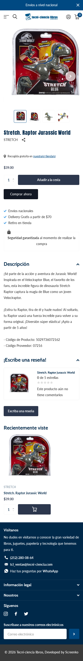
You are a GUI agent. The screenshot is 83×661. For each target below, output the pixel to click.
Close (78, 5)
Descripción (16, 264)
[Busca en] (15, 17)
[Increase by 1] (14, 176)
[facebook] (16, 614)
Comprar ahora (21, 194)
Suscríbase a (74, 634)
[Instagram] (6, 614)
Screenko (71, 652)
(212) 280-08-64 (21, 558)
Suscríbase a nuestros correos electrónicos (33, 625)
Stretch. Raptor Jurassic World (25, 493)
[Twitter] (26, 613)
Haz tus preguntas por (34, 571)
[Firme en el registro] (68, 16)
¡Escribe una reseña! (25, 360)
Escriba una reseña (21, 411)
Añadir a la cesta (48, 180)
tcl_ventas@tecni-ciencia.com (31, 564)
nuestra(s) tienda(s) (44, 156)
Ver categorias (6, 17)
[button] (70, 76)
